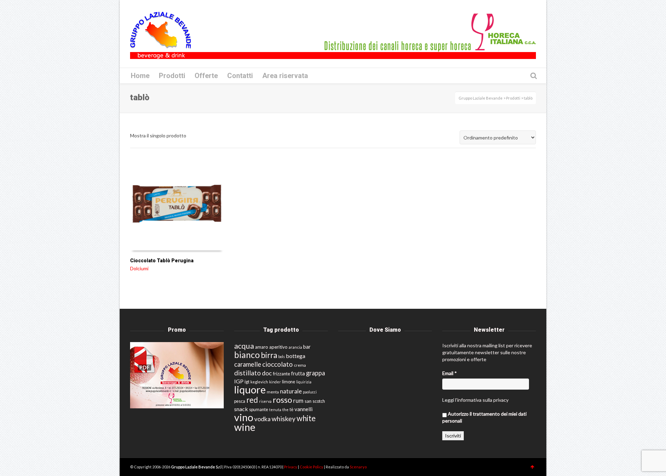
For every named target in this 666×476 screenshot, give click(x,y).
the (285, 409)
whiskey (284, 419)
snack (241, 409)
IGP (239, 381)
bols (281, 356)
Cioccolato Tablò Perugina (162, 260)
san (308, 401)
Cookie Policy (312, 467)
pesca (239, 401)
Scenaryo (358, 467)
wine (244, 427)
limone (288, 381)
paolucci (310, 392)
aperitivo (278, 347)
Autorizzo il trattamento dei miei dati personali (484, 417)
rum (298, 400)
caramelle (247, 364)
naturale (291, 391)
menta (273, 391)
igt (247, 381)
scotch (319, 401)
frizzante (281, 373)
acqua (244, 345)
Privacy (291, 467)
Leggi (448, 400)
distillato (247, 373)
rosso (282, 400)
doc (267, 373)
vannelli (303, 409)
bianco (247, 355)
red (252, 400)
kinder (275, 382)
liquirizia (303, 382)
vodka (262, 419)
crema (300, 365)
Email (449, 373)
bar (307, 346)
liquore (250, 389)
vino (243, 417)
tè (291, 409)
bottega (295, 355)
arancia (295, 347)
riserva (265, 401)
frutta (298, 373)
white (306, 418)
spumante (258, 409)
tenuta (275, 409)
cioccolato (277, 364)
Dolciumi (139, 268)
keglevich (259, 382)
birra (269, 355)
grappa (315, 373)
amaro (261, 347)
